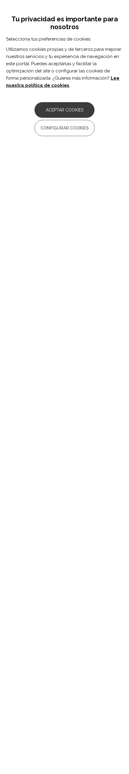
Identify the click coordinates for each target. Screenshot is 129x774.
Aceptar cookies (64, 110)
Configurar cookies (64, 128)
